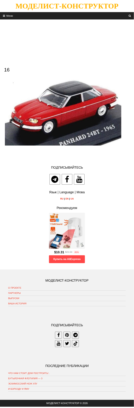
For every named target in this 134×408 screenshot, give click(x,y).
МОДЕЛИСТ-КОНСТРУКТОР (67, 6)
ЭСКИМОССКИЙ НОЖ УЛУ (22, 383)
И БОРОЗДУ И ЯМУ (18, 389)
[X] (66, 343)
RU (61, 198)
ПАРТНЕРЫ (14, 293)
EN (67, 198)
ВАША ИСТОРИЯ (17, 303)
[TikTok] (75, 343)
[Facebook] (67, 179)
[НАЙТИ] (130, 15)
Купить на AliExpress (67, 259)
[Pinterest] (66, 335)
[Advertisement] (67, 42)
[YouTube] (79, 179)
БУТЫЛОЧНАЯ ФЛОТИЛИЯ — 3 (25, 378)
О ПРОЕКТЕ (14, 287)
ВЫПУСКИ (13, 298)
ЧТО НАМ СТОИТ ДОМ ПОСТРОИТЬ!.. (29, 373)
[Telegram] (54, 179)
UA (72, 198)
